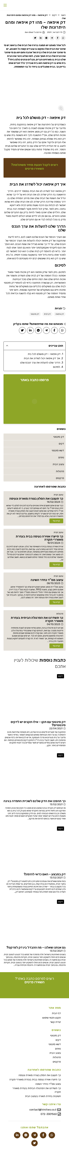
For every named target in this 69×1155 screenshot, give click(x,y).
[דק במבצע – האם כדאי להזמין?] (35, 848)
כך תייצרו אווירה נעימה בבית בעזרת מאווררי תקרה (35, 1079)
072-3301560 (49, 1114)
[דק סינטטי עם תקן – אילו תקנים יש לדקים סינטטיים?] (35, 695)
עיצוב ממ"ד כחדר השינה (48, 1083)
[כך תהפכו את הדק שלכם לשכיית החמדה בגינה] (35, 774)
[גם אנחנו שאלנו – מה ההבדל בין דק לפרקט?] (35, 921)
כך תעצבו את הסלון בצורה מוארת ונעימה (39, 1075)
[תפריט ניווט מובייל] (5, 5)
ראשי (63, 15)
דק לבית (47, 314)
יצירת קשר (55, 1021)
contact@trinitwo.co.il (42, 1109)
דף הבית (56, 1013)
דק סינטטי (35, 314)
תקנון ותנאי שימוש (51, 1017)
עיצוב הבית (58, 494)
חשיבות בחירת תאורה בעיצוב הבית (43, 1096)
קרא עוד (56, 520)
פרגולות (59, 613)
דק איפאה (60, 314)
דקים (54, 15)
